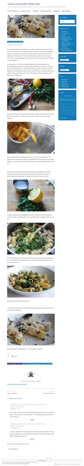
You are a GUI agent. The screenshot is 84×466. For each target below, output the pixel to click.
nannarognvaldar (18, 41)
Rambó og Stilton (65, 42)
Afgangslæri (64, 31)
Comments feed (65, 84)
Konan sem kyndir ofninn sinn (24, 3)
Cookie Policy (26, 463)
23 (74, 110)
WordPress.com (65, 86)
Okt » (65, 118)
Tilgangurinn (56, 11)
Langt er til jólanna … (12, 392)
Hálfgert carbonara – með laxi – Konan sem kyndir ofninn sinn (27, 425)
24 (61, 113)
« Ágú (61, 118)
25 (63, 113)
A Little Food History (13, 11)
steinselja (49, 363)
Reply (32, 419)
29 (72, 113)
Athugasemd (49, 458)
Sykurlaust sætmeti (46, 11)
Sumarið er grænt (65, 48)
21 (69, 110)
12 (65, 107)
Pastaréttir (19, 363)
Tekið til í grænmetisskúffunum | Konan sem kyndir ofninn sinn (28, 405)
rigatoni (42, 363)
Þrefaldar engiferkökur (66, 50)
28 (69, 113)
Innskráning (64, 81)
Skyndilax (63, 35)
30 (74, 113)
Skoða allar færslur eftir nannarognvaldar (17, 384)
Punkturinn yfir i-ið (65, 37)
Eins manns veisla (65, 33)
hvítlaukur (27, 363)
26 (65, 113)
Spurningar (36, 11)
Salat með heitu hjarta (49, 392)
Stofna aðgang (64, 79)
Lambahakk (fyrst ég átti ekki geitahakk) (67, 39)
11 (63, 107)
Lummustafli (64, 46)
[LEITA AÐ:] (67, 21)
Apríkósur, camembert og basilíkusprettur (67, 44)
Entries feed (64, 83)
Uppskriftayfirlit (66, 11)
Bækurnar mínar (25, 11)
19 (65, 110)
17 (61, 110)
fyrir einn (11, 363)
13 (67, 107)
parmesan (35, 363)
